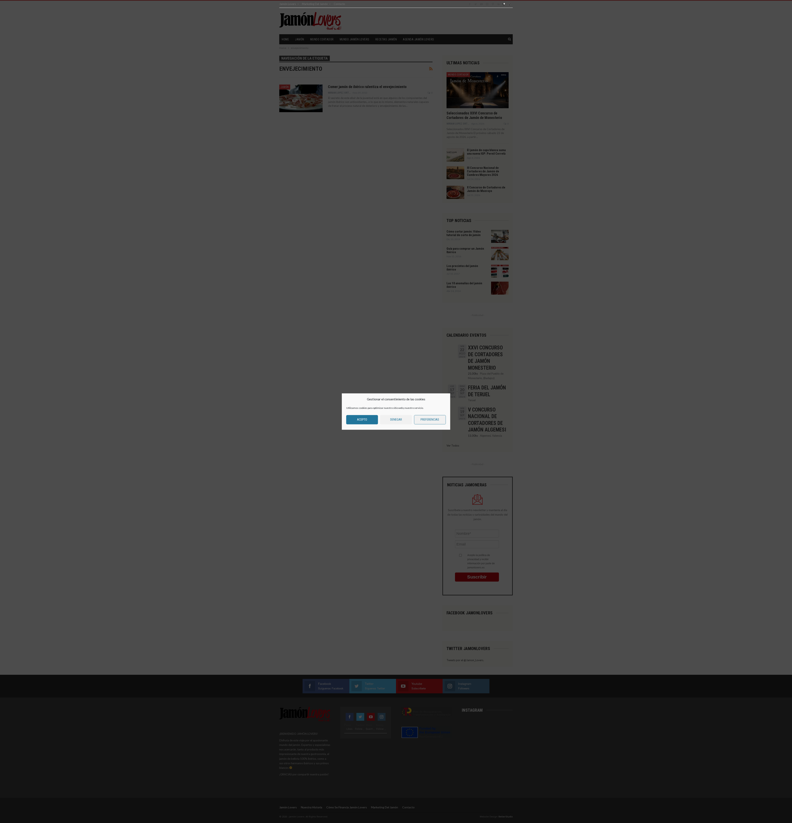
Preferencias (430, 419)
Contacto (339, 4)
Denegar (396, 419)
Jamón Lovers (287, 4)
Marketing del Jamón (315, 4)
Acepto (362, 419)
